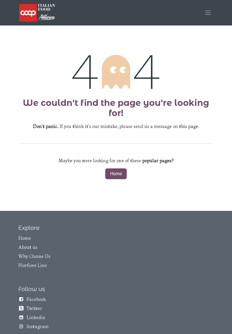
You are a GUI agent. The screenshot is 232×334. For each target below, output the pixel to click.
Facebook (36, 299)
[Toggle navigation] (208, 13)
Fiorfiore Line (32, 265)
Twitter (34, 308)
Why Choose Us (34, 256)
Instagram (38, 326)
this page (188, 126)
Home (116, 173)
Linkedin (36, 317)
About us (27, 247)
